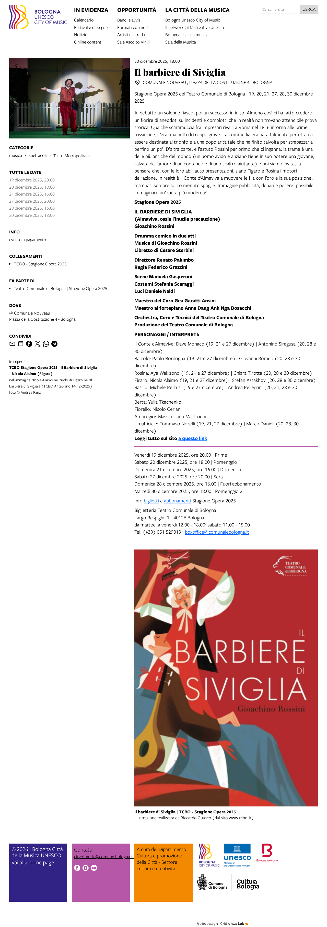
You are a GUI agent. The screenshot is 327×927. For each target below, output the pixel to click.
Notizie (80, 34)
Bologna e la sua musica (186, 34)
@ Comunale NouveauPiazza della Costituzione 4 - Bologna (42, 316)
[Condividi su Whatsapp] (46, 344)
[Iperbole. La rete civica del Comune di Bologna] (214, 882)
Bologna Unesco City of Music (192, 19)
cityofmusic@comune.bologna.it (104, 856)
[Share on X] (37, 344)
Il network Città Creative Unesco (194, 27)
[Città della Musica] (248, 881)
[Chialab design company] (223, 919)
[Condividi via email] (12, 344)
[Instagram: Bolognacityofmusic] (86, 868)
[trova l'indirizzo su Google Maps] (137, 82)
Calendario (84, 19)
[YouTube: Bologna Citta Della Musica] (94, 868)
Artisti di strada (131, 34)
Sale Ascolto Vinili (133, 41)
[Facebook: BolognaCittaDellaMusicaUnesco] (77, 868)
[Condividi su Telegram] (54, 344)
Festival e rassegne (91, 27)
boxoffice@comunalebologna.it (217, 532)
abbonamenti (177, 500)
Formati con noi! (132, 27)
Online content (87, 41)
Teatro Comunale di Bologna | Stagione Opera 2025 (60, 288)
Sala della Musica (180, 41)
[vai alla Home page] (38, 17)
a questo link (192, 438)
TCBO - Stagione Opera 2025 (40, 264)
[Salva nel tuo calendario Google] (21, 344)
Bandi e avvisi (129, 19)
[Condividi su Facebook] (29, 344)
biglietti (151, 500)
